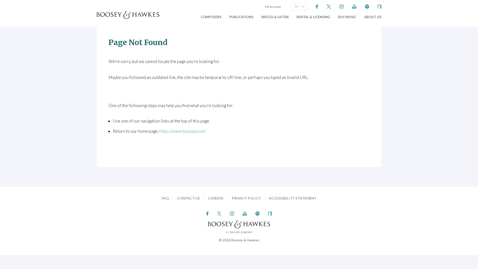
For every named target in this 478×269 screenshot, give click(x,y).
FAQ (165, 198)
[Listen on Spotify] (367, 6)
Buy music (347, 17)
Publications (241, 17)
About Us (372, 17)
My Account (272, 6)
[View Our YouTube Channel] (354, 6)
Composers (211, 17)
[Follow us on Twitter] (329, 6)
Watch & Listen (275, 17)
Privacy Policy (246, 198)
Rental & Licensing (313, 17)
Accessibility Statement (292, 198)
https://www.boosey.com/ (182, 131)
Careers (216, 198)
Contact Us (188, 198)
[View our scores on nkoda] (379, 6)
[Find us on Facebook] (317, 6)
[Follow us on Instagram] (341, 6)
